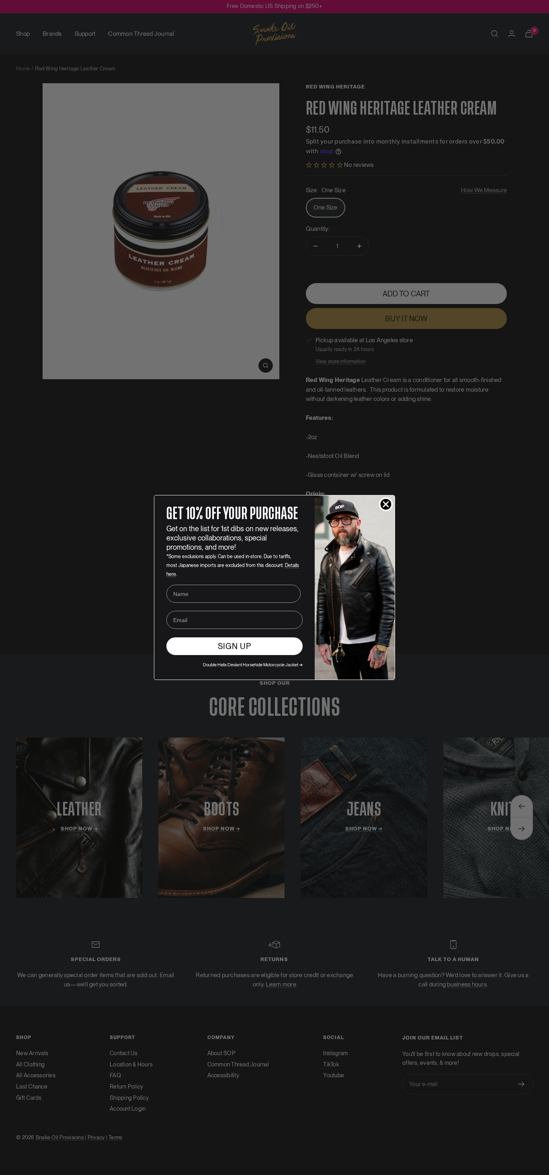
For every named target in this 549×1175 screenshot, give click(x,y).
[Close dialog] (386, 504)
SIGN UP (234, 646)
